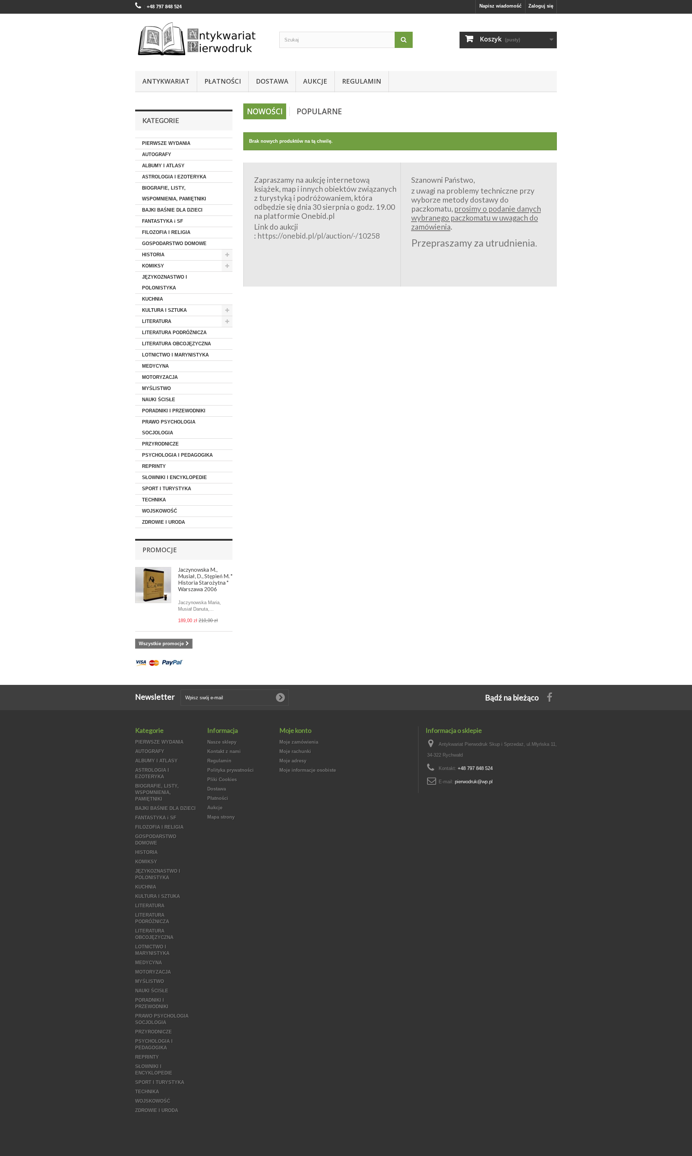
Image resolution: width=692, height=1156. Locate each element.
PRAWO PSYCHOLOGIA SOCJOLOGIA (168, 427)
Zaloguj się (540, 6)
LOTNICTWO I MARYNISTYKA (175, 355)
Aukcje (315, 81)
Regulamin (361, 81)
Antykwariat (166, 81)
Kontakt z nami (224, 751)
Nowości (265, 111)
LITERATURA (156, 321)
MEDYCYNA (155, 366)
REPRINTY (154, 466)
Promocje (159, 549)
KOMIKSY (153, 266)
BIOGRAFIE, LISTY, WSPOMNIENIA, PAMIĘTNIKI (174, 193)
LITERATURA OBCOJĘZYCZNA (176, 343)
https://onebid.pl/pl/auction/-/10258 (318, 235)
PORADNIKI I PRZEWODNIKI (173, 410)
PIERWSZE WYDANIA (166, 143)
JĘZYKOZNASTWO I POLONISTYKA (164, 282)
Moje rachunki (295, 751)
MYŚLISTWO (156, 388)
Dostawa (272, 81)
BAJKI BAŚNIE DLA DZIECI (172, 210)
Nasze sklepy (221, 742)
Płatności (222, 81)
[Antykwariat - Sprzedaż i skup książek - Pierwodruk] (202, 40)
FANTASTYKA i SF (162, 221)
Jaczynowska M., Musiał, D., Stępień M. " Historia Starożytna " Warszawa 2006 (205, 579)
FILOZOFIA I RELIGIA (166, 232)
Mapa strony (221, 817)
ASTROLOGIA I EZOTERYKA (174, 177)
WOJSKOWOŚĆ (159, 511)
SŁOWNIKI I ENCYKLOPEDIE (174, 477)
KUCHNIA (152, 299)
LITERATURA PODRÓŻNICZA (174, 332)
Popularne (319, 111)
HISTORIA (153, 254)
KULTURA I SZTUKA (164, 310)
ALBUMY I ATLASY (163, 165)
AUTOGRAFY (156, 154)
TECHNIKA (154, 499)
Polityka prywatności (230, 770)
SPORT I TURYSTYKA (166, 488)
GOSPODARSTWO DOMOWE (174, 243)
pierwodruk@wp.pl (474, 781)
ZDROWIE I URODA (163, 522)
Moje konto (295, 730)
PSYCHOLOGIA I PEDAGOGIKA (177, 455)
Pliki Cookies (222, 779)
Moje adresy (292, 760)
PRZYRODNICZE (160, 444)
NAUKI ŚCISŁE (158, 399)
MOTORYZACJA (160, 377)
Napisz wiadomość (500, 6)
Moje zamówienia (298, 742)
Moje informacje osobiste (307, 770)
